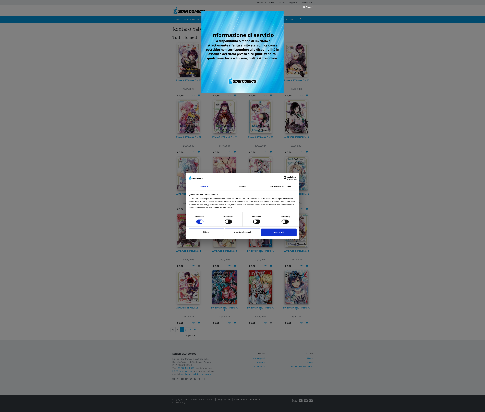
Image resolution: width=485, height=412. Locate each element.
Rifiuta (206, 232)
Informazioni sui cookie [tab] (280, 186)
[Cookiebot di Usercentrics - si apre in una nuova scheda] (285, 178)
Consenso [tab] (204, 186)
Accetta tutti (278, 232)
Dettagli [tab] (242, 186)
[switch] (228, 222)
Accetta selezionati (242, 232)
